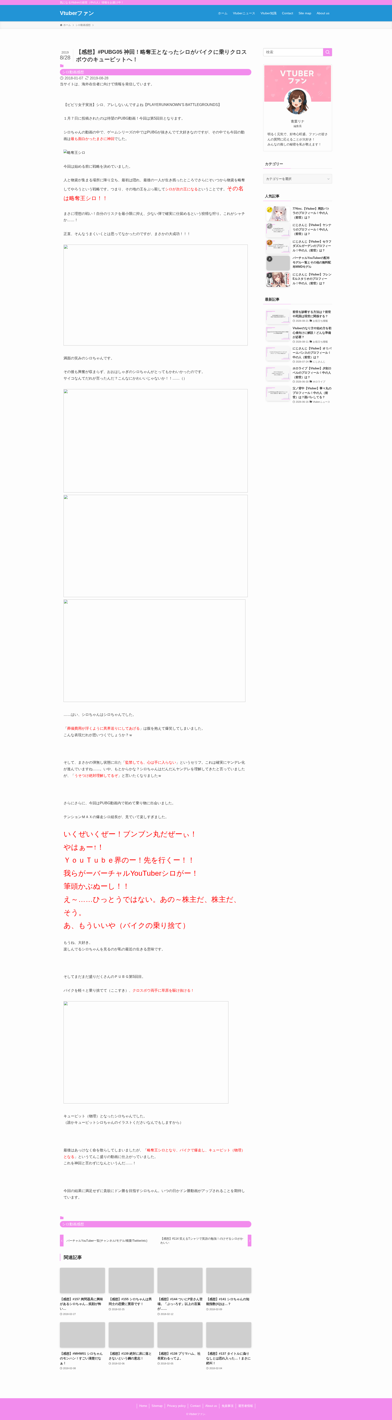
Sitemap (157, 1406)
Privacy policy (176, 1406)
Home (143, 1406)
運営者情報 (245, 1406)
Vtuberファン (77, 13)
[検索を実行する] (327, 52)
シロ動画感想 (73, 72)
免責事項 (227, 1406)
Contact (195, 1406)
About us (211, 1406)
